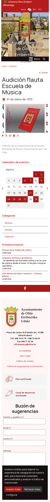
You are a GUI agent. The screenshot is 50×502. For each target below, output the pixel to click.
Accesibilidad (25, 350)
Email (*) (7, 428)
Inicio (4, 66)
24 (8, 199)
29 (36, 199)
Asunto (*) (7, 438)
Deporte (9, 236)
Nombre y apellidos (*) (13, 417)
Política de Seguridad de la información (25, 366)
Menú (37, 58)
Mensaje (7, 450)
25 (14, 199)
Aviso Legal (25, 355)
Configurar (12, 494)
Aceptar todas (13, 489)
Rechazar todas (32, 489)
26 (19, 199)
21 (30, 193)
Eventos (13, 66)
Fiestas (8, 229)
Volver (44, 72)
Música (8, 222)
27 (25, 199)
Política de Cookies (25, 361)
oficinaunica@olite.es (25, 344)
